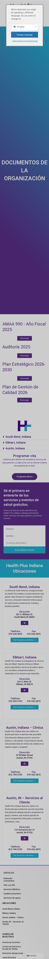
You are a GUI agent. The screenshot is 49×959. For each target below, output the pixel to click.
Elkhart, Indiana (15, 442)
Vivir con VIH (9, 885)
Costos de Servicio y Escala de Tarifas (11, 947)
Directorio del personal (12, 953)
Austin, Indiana (15, 448)
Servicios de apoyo (12, 898)
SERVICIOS (9, 873)
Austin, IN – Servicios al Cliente (12, 923)
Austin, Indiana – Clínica (12, 917)
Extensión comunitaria (9, 879)
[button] (24, 437)
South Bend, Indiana (18, 436)
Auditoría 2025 (16, 346)
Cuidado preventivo (12, 894)
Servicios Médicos (12, 889)
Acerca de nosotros (11, 942)
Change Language (25, 34)
